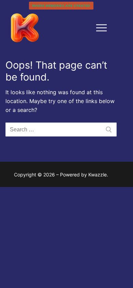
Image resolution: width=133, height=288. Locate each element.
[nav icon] (101, 28)
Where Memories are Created (61, 6)
